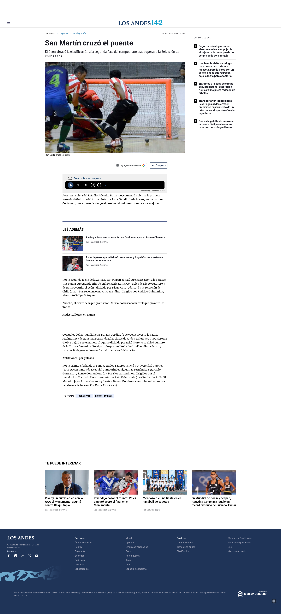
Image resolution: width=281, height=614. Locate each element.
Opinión (130, 542)
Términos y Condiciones (240, 538)
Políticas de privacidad (239, 542)
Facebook (8, 556)
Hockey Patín (84, 396)
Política (79, 547)
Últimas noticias (83, 542)
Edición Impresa (103, 396)
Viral (128, 564)
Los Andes (49, 33)
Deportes (64, 33)
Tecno (129, 560)
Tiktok (22, 556)
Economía (80, 551)
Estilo (128, 551)
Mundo (129, 538)
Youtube (36, 556)
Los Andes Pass (185, 542)
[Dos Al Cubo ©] (252, 596)
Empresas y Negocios (137, 547)
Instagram (15, 556)
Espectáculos (82, 569)
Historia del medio (237, 551)
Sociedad (79, 555)
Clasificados (183, 551)
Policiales (80, 560)
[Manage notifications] (274, 601)
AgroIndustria (133, 555)
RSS (230, 547)
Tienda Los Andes (186, 547)
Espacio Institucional (136, 569)
